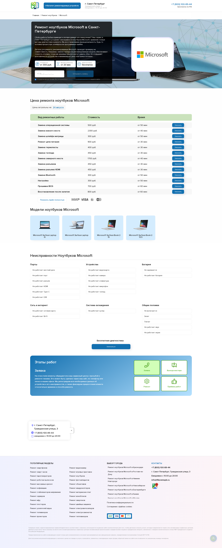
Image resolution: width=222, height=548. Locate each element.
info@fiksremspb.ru (160, 480)
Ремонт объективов (77, 484)
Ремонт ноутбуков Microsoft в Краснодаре (125, 467)
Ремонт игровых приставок (80, 472)
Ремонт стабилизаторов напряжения (45, 492)
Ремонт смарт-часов (38, 472)
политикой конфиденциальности (79, 79)
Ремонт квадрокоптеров (79, 488)
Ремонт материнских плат (80, 492)
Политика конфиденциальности (120, 502)
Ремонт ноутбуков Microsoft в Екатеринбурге (127, 490)
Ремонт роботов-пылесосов (42, 480)
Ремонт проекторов (38, 516)
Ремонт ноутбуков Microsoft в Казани (123, 494)
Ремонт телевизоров (39, 512)
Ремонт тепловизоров (78, 516)
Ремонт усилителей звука (41, 508)
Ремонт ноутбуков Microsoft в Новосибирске (126, 485)
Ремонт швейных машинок (80, 504)
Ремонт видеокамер (77, 468)
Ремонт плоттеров (38, 504)
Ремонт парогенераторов (40, 476)
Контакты (156, 463)
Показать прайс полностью (52, 200)
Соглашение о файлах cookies (119, 506)
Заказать (178, 125)
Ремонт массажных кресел (41, 484)
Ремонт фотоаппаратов (79, 480)
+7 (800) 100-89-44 (181, 4)
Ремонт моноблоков (77, 496)
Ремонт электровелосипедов (81, 508)
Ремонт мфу (35, 500)
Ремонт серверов (37, 496)
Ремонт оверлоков (77, 500)
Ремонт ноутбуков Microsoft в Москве (123, 498)
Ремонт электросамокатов (80, 512)
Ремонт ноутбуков (77, 476)
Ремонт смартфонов (38, 468)
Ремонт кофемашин (38, 488)
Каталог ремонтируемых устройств (63, 6)
